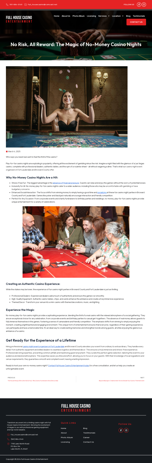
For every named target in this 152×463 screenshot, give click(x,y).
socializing (102, 192)
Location (116, 16)
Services (102, 16)
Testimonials (139, 16)
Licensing (91, 16)
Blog (128, 16)
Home (56, 16)
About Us (66, 16)
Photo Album (79, 16)
